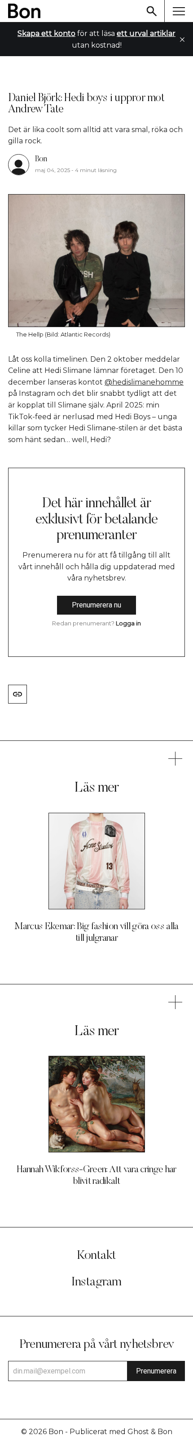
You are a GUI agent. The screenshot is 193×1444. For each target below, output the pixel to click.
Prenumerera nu (96, 605)
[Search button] (151, 11)
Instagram (96, 1282)
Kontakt (96, 1255)
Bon (41, 159)
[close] (182, 39)
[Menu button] (178, 11)
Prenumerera (156, 1371)
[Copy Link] (17, 694)
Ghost (138, 1431)
